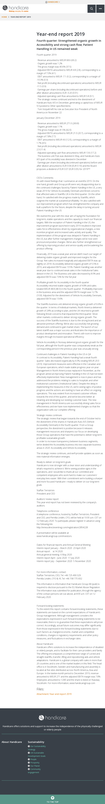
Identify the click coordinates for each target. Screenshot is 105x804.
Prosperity (34, 762)
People (33, 759)
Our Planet (35, 766)
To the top (52, 802)
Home (4, 17)
